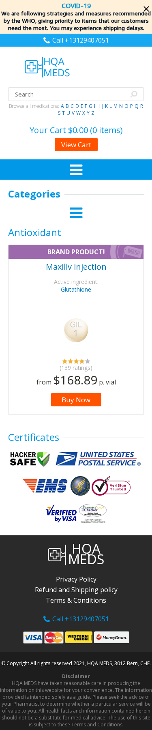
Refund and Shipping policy (76, 589)
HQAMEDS (86, 555)
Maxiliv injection (76, 266)
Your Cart (76, 130)
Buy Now (76, 399)
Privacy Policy (76, 579)
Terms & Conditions (76, 600)
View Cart (76, 144)
